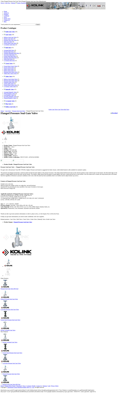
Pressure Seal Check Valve (11, 72)
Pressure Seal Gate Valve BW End (9, 288)
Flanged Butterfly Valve (10, 98)
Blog (5, 21)
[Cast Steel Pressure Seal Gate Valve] (5, 362)
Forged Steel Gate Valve (10, 43)
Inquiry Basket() (21, 3)
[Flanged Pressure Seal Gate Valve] (5, 372)
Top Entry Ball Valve (9, 54)
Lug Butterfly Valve (9, 95)
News (5, 17)
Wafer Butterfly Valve (9, 93)
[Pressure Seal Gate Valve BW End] (5, 383)
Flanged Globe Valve (9, 82)
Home (5, 11)
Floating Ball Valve (9, 51)
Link (49, 386)
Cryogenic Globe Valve (10, 86)
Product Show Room (10, 386)
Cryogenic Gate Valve (9, 44)
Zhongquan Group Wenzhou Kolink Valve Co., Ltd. (20, 387)
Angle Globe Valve (9, 83)
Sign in (2, 3)
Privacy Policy (55, 386)
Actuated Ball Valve (9, 50)
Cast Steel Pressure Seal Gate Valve (10, 309)
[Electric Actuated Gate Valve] (5, 341)
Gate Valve (61, 109)
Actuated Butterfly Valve (10, 92)
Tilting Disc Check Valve (10, 73)
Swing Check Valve (9, 67)
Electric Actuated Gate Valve (8, 330)
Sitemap (13, 3)
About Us (6, 13)
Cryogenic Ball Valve (9, 60)
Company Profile (31, 386)
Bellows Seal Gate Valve (10, 37)
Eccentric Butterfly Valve (10, 96)
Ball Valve (66, 109)
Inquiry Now (7, 18)
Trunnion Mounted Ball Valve (11, 53)
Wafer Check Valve (9, 69)
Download (115, 113)
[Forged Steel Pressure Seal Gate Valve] (5, 351)
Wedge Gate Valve (8, 38)
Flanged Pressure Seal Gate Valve (23, 222)
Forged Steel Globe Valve (10, 85)
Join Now (7, 3)
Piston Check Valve (9, 70)
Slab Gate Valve (8, 41)
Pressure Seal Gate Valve (10, 40)
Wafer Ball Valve (8, 59)
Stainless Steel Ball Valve (10, 57)
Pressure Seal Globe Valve (10, 80)
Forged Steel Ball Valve (10, 56)
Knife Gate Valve (53, 109)
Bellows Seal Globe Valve (10, 79)
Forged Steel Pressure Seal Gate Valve (10, 320)
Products (6, 14)
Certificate (6, 15)
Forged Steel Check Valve (10, 66)
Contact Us (7, 20)
